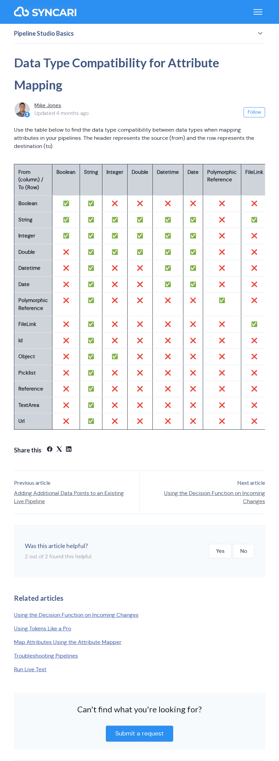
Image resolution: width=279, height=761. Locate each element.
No (243, 551)
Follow (254, 112)
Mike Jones (47, 105)
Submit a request (139, 733)
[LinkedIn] (68, 450)
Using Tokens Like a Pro (42, 628)
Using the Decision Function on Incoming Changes (214, 497)
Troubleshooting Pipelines (46, 655)
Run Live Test (30, 669)
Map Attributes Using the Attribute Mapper (67, 642)
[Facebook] (49, 450)
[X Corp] (59, 450)
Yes (220, 551)
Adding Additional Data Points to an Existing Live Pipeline (69, 497)
